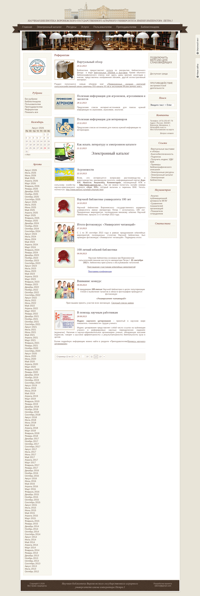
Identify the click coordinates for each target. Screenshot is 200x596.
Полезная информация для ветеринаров (102, 119)
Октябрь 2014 (32, 531)
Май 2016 (30, 483)
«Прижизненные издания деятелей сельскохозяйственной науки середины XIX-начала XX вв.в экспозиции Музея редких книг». (99, 85)
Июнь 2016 (30, 481)
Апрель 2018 (31, 428)
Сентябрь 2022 (32, 295)
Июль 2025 (30, 204)
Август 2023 (31, 266)
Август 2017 (31, 449)
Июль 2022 (30, 300)
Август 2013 (31, 566)
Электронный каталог (49, 27)
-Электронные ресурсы (162, 172)
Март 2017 (30, 462)
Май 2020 (30, 361)
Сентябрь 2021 (32, 324)
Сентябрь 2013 (32, 563)
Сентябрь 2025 (32, 199)
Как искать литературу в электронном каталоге (106, 144)
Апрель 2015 (31, 515)
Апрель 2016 (31, 486)
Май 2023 (30, 274)
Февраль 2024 (32, 250)
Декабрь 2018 (32, 406)
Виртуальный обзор (89, 62)
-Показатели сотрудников (156, 212)
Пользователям (102, 27)
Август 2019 (31, 385)
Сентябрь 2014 (32, 534)
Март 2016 (30, 489)
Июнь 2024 (30, 239)
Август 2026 (31, 170)
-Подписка (155, 156)
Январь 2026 (31, 188)
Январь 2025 (31, 220)
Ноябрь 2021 (31, 319)
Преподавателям (126, 27)
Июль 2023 (30, 268)
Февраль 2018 (32, 433)
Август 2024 (31, 234)
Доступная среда (159, 73)
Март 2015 (30, 518)
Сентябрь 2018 (32, 414)
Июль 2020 (30, 356)
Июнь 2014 (30, 539)
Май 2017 (30, 457)
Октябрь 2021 (32, 321)
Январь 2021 (31, 345)
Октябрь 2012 (32, 571)
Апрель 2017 (31, 460)
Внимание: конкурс (89, 281)
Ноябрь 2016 (31, 473)
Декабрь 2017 (32, 438)
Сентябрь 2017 (32, 446)
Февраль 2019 (32, 401)
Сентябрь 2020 (32, 351)
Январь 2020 (31, 372)
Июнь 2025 (30, 207)
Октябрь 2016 (32, 476)
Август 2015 (31, 505)
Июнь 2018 (30, 422)
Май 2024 (30, 242)
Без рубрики (31, 99)
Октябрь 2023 (32, 260)
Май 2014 (30, 542)
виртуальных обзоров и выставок (110, 72)
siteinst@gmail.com (163, 586)
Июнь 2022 (30, 303)
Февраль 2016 (32, 491)
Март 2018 (30, 430)
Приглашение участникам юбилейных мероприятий (111, 267)
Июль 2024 (30, 236)
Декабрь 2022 (32, 287)
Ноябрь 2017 (31, 441)
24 (27, 148)
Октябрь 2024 (32, 228)
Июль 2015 (30, 507)
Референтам (31, 109)
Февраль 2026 (32, 186)
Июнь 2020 (30, 359)
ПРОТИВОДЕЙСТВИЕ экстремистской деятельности (161, 85)
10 (87, 357)
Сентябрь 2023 (32, 263)
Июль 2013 (30, 569)
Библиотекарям (150, 27)
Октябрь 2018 (32, 412)
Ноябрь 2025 (31, 194)
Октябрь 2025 (32, 196)
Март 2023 (30, 279)
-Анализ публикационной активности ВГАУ (158, 198)
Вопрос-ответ (167, 133)
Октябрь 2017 (32, 444)
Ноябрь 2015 (31, 497)
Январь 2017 (31, 468)
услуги (109, 70)
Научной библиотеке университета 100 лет (104, 199)
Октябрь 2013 (32, 561)
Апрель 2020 (31, 364)
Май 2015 (30, 513)
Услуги (85, 27)
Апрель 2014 (31, 545)
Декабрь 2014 (32, 526)
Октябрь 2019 (32, 380)
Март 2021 (30, 340)
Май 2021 (30, 335)
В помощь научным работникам (97, 312)
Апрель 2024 (31, 244)
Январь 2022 (31, 313)
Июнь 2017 (30, 454)
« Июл (27, 155)
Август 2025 (31, 202)
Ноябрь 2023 (31, 258)
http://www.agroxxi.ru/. (91, 185)
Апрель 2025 (31, 212)
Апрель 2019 (31, 396)
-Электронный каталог (161, 175)
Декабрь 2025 (32, 191)
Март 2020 (30, 367)
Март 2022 (30, 311)
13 (100, 357)
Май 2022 (30, 305)
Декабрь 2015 (32, 494)
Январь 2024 (31, 252)
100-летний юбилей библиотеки (97, 249)
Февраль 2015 (32, 521)
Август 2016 (31, 478)
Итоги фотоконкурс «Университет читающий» (106, 224)
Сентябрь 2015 (32, 502)
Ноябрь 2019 (31, 377)
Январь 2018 (31, 436)
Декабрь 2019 (32, 375)
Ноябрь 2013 (31, 558)
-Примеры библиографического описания (161, 167)
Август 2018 (31, 417)
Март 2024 (30, 247)
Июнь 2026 (30, 175)
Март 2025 (30, 215)
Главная (27, 27)
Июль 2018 (30, 420)
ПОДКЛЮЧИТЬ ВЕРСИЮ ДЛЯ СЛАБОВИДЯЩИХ (161, 60)
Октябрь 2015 (32, 499)
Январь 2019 (31, 404)
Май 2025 (30, 210)
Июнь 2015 (30, 510)
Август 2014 (31, 537)
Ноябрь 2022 (31, 289)
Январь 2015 (31, 523)
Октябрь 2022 (32, 292)
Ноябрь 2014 (31, 529)
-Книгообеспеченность (161, 154)
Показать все (31, 112)
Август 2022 (31, 297)
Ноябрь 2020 (31, 348)
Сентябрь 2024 (32, 231)
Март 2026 (30, 183)
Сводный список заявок (122, 303)
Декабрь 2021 (32, 316)
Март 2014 (30, 547)
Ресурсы (71, 27)
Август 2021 (31, 327)
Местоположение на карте (162, 130)
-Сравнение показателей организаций (156, 206)
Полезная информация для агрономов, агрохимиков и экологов (111, 97)
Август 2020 (31, 353)
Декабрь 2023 (32, 255)
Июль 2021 (30, 329)
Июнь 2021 (30, 332)
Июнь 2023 (30, 271)
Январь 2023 (31, 284)
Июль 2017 (30, 452)
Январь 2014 (31, 553)
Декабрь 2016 (32, 470)
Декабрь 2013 (32, 555)
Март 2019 (30, 398)
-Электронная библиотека (157, 178)
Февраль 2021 (32, 343)
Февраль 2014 (32, 550)
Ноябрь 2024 (31, 226)
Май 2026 (30, 178)
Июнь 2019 (30, 390)
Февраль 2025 (32, 218)
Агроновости (85, 169)
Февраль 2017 (32, 465)
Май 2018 (30, 425)
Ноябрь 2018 (31, 409)
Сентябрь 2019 (32, 382)
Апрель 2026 (31, 180)
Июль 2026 (30, 173)
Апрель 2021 (31, 337)
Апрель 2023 (31, 276)
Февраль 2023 (32, 281)
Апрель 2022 (31, 308)
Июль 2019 (30, 388)
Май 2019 (30, 393)
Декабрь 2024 (32, 223)
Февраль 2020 (32, 369)
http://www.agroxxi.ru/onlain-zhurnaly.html (84, 189)
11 (92, 357)
